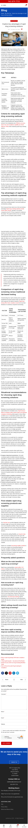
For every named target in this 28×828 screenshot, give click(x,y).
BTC (9, 29)
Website (3, 724)
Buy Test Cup (8, 13)
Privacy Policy (4, 806)
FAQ (2, 804)
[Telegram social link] (17, 673)
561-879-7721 (14, 1)
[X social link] (6, 673)
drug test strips (22, 534)
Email (2, 718)
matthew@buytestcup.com (14, 781)
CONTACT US (14, 762)
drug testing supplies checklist (18, 545)
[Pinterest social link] (10, 673)
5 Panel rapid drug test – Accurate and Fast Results (13, 661)
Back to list (14, 679)
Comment (3, 694)
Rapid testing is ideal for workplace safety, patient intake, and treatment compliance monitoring (14, 412)
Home (2, 13)
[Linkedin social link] (13, 673)
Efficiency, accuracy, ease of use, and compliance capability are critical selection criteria (13, 125)
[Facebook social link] (2, 673)
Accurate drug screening (13, 596)
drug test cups (6, 522)
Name (3, 711)
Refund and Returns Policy (7, 809)
